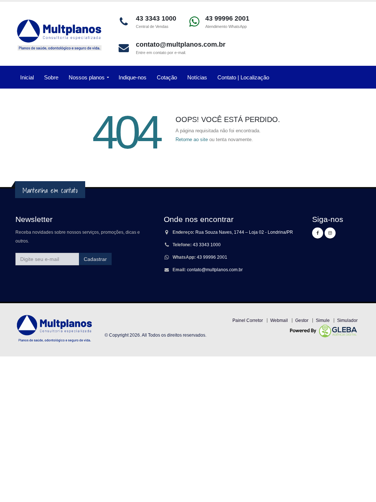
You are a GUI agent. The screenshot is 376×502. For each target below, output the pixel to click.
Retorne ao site (192, 139)
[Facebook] (317, 233)
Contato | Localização (243, 77)
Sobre (51, 77)
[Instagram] (330, 233)
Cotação (167, 77)
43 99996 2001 (212, 257)
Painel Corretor (247, 320)
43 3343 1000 (207, 244)
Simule (323, 320)
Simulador (347, 320)
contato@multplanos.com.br (215, 269)
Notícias (197, 77)
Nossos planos (87, 77)
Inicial (27, 77)
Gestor (301, 320)
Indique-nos (133, 77)
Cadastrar (95, 259)
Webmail (279, 320)
